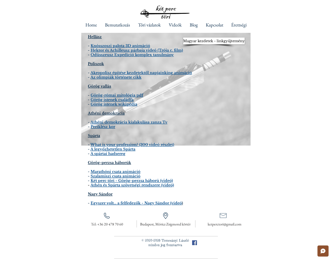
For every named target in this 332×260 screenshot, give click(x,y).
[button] (208, 41)
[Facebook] (194, 242)
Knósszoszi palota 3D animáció (120, 46)
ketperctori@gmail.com (224, 224)
